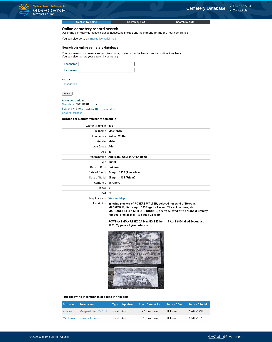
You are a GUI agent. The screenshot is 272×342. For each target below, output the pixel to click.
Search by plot (136, 22)
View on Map (116, 198)
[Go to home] (43, 16)
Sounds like (108, 109)
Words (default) (88, 109)
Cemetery (68, 104)
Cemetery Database (205, 8)
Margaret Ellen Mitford (93, 311)
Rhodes (67, 311)
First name (70, 70)
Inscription (70, 84)
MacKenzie (69, 318)
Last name (70, 63)
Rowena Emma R (90, 318)
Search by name (86, 22)
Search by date (185, 22)
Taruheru (114, 182)
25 (109, 193)
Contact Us (240, 10)
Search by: (68, 108)
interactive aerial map (103, 38)
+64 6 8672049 (243, 6)
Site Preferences (72, 112)
